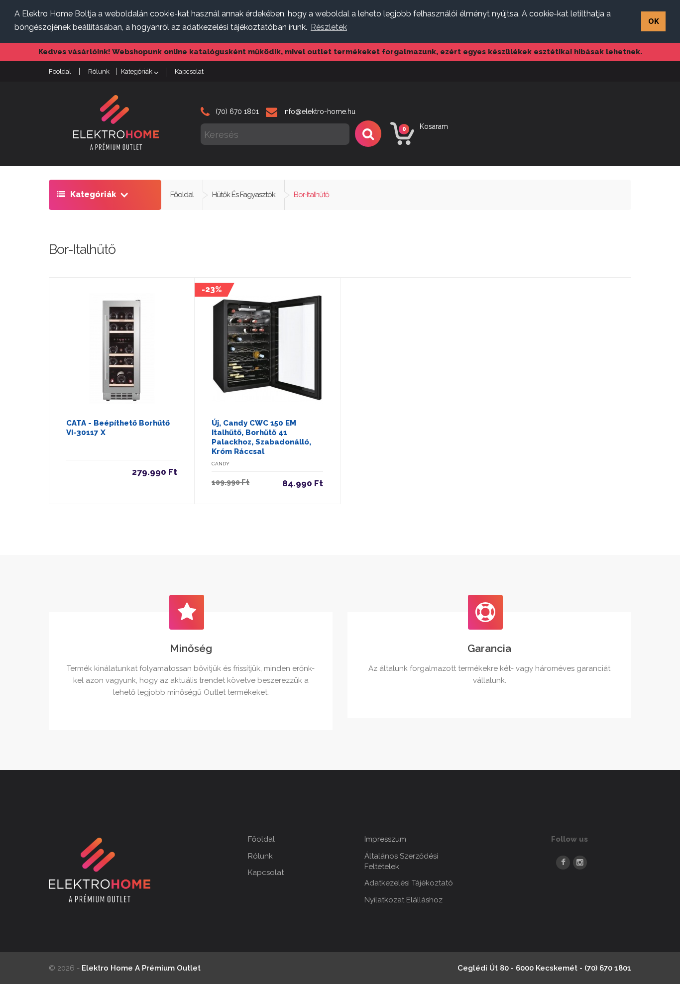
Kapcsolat (189, 71)
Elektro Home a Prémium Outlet (141, 968)
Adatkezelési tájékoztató (408, 882)
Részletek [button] (329, 27)
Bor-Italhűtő (311, 194)
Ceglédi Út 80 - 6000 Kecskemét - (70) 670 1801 (544, 968)
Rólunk (99, 71)
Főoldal (182, 194)
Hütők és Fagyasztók (243, 194)
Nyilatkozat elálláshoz (403, 899)
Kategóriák (136, 71)
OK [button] (653, 21)
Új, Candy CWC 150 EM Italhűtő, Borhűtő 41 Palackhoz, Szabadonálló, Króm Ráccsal (261, 437)
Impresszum (385, 839)
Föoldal (60, 71)
